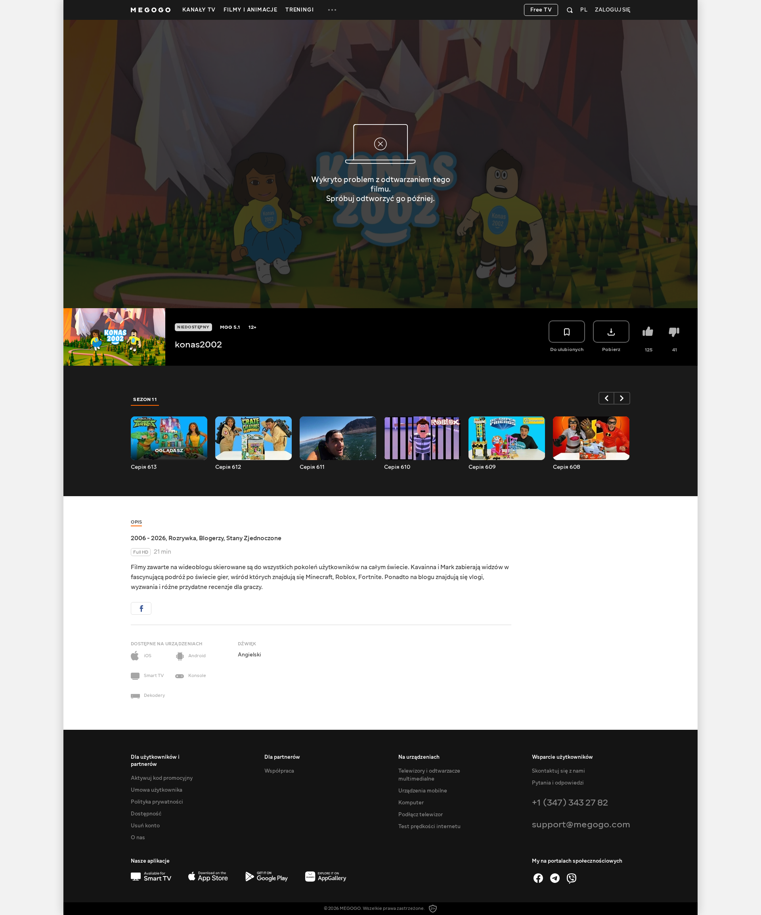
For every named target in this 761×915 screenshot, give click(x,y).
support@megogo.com (581, 824)
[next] (622, 398)
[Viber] (571, 878)
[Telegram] (555, 878)
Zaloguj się (612, 10)
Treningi (299, 9)
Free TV (541, 9)
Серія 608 (566, 467)
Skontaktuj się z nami (558, 771)
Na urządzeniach (419, 757)
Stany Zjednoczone (253, 538)
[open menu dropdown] (332, 10)
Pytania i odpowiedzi (558, 782)
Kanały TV (199, 9)
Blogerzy (211, 538)
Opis (136, 522)
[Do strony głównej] (150, 10)
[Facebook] (538, 878)
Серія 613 (144, 467)
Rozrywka (182, 538)
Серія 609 (482, 467)
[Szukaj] (570, 10)
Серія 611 (312, 467)
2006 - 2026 (148, 538)
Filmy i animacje (250, 9)
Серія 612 (228, 467)
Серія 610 (397, 467)
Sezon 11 (145, 399)
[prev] (606, 398)
